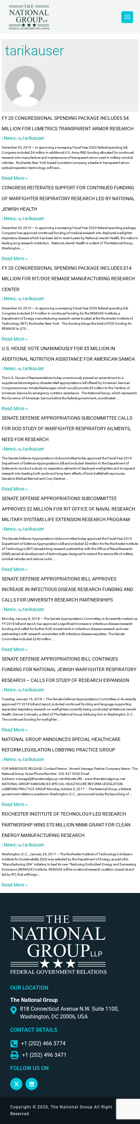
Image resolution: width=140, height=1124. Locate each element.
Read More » (15, 178)
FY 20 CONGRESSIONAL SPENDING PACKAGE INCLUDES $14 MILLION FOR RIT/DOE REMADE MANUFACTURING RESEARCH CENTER (68, 278)
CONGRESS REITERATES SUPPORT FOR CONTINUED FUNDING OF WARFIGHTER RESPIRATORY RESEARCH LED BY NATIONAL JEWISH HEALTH (68, 198)
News (10, 138)
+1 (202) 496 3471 (44, 1055)
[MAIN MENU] (127, 17)
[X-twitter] (16, 1084)
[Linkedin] (31, 1084)
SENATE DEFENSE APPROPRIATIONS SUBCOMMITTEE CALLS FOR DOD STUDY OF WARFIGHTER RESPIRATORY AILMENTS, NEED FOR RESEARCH (67, 428)
